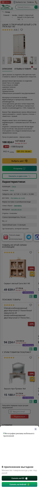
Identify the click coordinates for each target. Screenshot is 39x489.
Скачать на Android (18, 484)
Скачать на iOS (17, 478)
